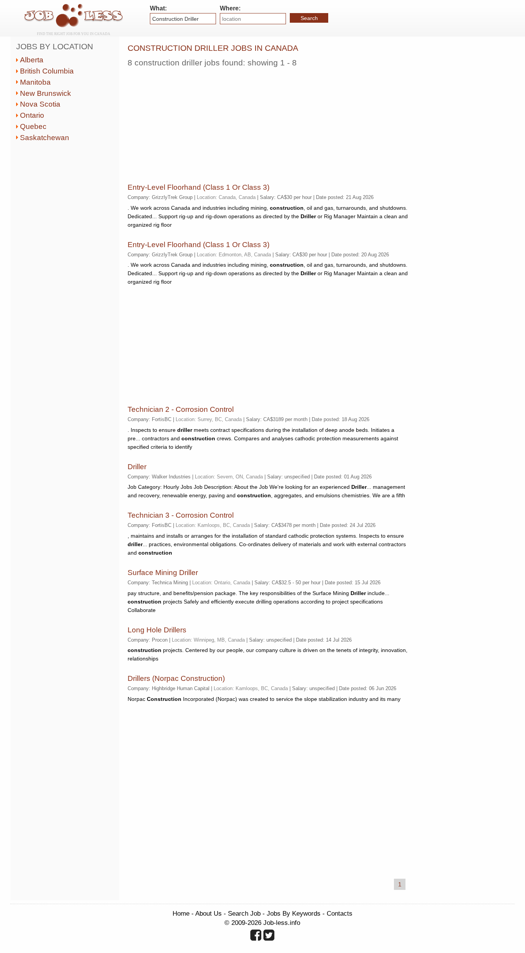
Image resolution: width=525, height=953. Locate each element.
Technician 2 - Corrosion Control (181, 409)
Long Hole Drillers (157, 630)
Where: (230, 8)
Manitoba (35, 82)
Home (181, 913)
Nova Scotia (40, 104)
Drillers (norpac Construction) (176, 678)
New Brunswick (45, 93)
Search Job (244, 913)
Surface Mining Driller (163, 572)
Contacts (339, 913)
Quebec (33, 126)
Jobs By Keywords (294, 913)
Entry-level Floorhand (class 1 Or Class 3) (198, 187)
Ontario (32, 115)
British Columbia (47, 71)
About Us (208, 913)
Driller (137, 467)
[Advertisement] (268, 123)
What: (158, 8)
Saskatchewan (44, 138)
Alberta (31, 60)
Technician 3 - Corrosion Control (181, 515)
